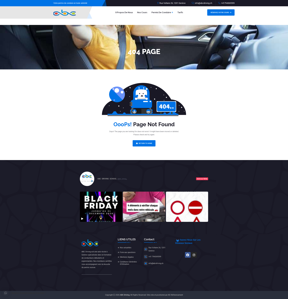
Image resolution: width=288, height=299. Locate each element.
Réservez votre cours (220, 12)
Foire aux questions (127, 252)
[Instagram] (194, 255)
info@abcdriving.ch (203, 3)
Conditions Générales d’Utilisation (128, 263)
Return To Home (145, 143)
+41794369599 (228, 3)
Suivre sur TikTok (202, 179)
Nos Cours (142, 12)
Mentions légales (127, 257)
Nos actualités (125, 248)
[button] (5, 293)
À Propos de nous (124, 12)
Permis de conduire (161, 12)
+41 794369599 (154, 257)
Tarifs (180, 12)
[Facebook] (188, 255)
